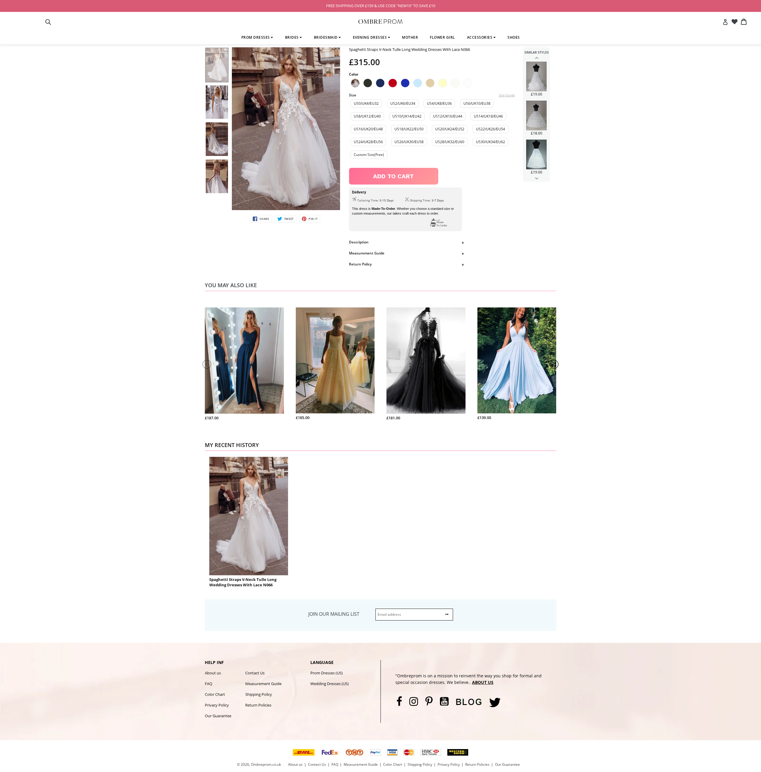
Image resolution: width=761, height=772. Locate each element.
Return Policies (258, 705)
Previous (536, 58)
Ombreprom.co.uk (266, 764)
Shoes (513, 37)
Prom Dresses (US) (326, 673)
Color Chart (215, 694)
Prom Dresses (256, 37)
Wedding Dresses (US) (329, 683)
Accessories (480, 37)
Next (536, 178)
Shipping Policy (258, 694)
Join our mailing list (333, 614)
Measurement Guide (366, 253)
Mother (410, 37)
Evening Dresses (370, 37)
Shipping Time (420, 200)
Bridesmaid (326, 37)
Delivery (359, 192)
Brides (292, 37)
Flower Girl (442, 37)
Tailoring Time (367, 200)
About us (213, 673)
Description (359, 242)
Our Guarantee (218, 715)
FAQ (208, 683)
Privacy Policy (217, 705)
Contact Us (255, 673)
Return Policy (360, 264)
